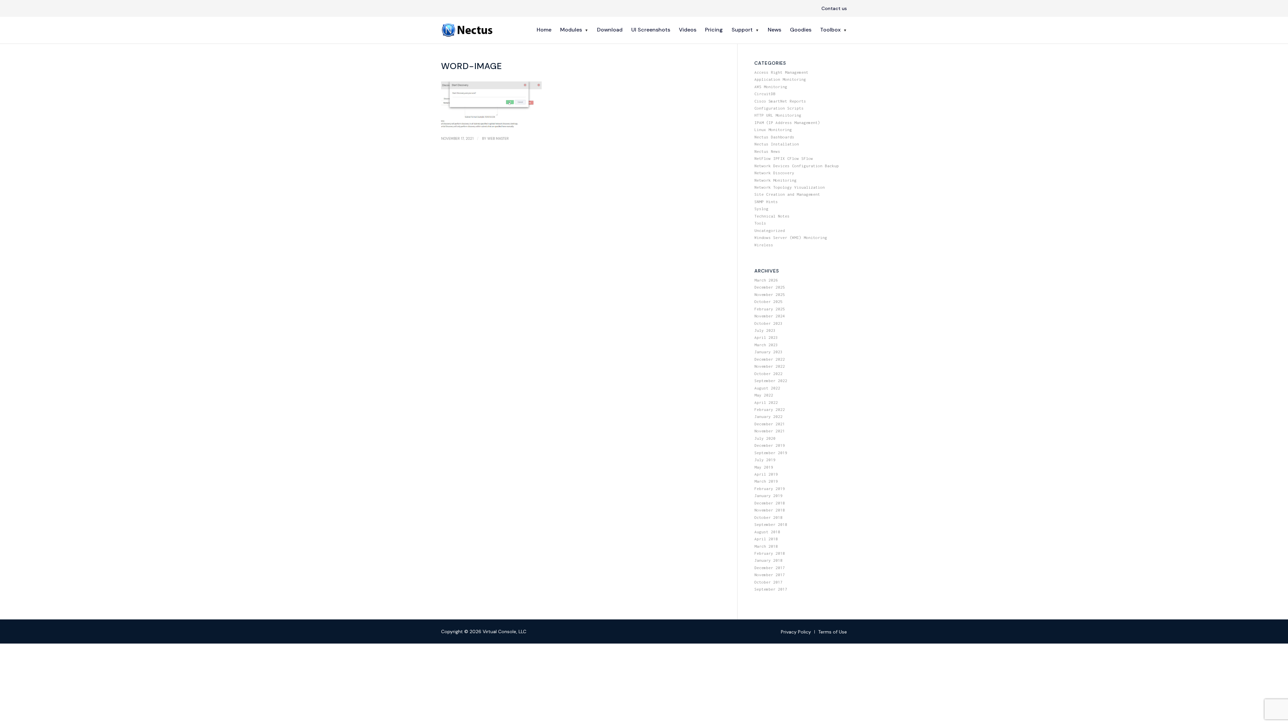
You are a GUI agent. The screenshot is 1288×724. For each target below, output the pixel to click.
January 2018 (768, 560)
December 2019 (769, 445)
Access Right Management (781, 72)
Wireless (763, 245)
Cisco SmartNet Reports (780, 101)
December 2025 (769, 287)
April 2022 (766, 402)
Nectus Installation (776, 144)
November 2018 (769, 510)
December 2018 (769, 503)
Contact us (834, 8)
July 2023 (764, 330)
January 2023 (768, 352)
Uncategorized (769, 230)
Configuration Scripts (779, 108)
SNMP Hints (766, 201)
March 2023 (766, 345)
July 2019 (764, 460)
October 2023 (768, 323)
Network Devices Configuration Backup (796, 166)
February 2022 (769, 409)
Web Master (498, 138)
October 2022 (768, 373)
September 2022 (770, 380)
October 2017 (768, 582)
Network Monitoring (775, 180)
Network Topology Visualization (789, 187)
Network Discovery (774, 173)
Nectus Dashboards (774, 137)
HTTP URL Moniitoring (777, 115)
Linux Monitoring (773, 129)
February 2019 (769, 488)
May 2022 (763, 395)
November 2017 (769, 574)
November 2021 (769, 431)
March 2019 (766, 481)
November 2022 (769, 366)
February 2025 (769, 309)
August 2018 (767, 532)
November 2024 (769, 316)
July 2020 (764, 438)
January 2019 (768, 495)
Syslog (761, 208)
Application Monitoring (780, 79)
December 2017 (769, 567)
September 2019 (770, 452)
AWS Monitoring (770, 86)
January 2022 (768, 416)
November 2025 (769, 294)
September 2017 (770, 589)
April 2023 (766, 337)
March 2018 (766, 546)
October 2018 (768, 517)
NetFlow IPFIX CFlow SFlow (783, 158)
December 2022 (769, 359)
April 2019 (766, 474)
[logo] (468, 29)
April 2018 (766, 539)
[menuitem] (832, 9)
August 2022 (767, 388)
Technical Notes (772, 216)
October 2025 (768, 301)
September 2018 (770, 524)
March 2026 (766, 280)
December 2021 (769, 424)
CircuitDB (764, 94)
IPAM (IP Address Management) (787, 122)
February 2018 (769, 553)
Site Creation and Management (787, 194)
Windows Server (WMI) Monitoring (790, 237)
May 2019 (763, 467)
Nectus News (767, 151)
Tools (760, 223)
